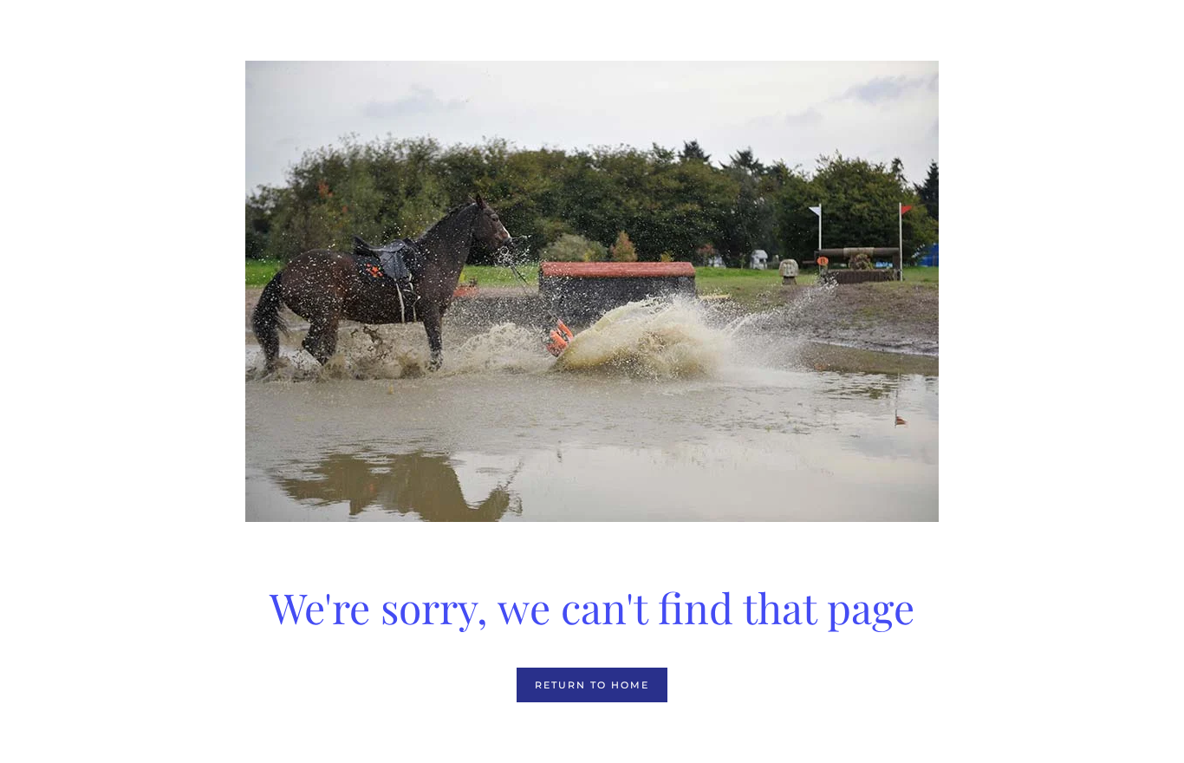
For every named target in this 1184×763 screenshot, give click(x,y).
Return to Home (592, 685)
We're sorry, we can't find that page (592, 607)
